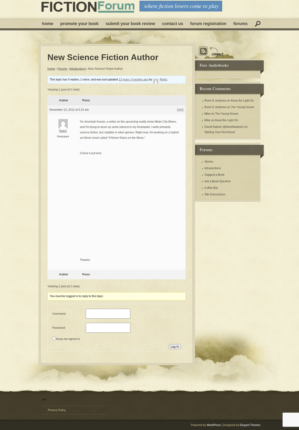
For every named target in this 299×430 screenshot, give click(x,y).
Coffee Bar (211, 187)
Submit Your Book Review (130, 23)
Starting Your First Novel (219, 132)
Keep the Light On (242, 100)
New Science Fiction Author (102, 57)
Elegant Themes (250, 425)
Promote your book (79, 23)
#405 (180, 109)
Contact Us (172, 23)
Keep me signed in (68, 339)
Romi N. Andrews (215, 100)
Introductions (77, 68)
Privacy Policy (57, 410)
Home (47, 23)
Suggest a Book (214, 174)
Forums (240, 23)
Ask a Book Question (217, 181)
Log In (175, 346)
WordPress (214, 425)
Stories (208, 161)
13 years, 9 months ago (133, 79)
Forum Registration (208, 23)
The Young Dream (242, 107)
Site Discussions (214, 194)
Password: (59, 327)
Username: (59, 313)
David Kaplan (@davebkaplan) (224, 126)
